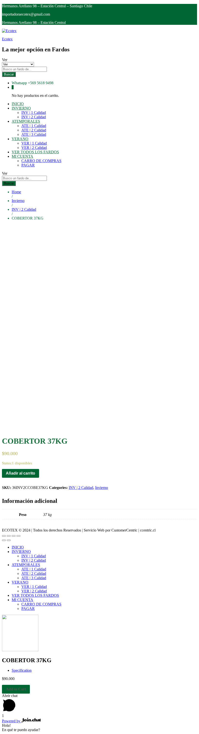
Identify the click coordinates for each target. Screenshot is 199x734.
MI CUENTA (22, 600)
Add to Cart (16, 689)
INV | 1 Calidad (33, 112)
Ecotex (7, 39)
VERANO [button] (20, 139)
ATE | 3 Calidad (33, 134)
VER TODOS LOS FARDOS (35, 152)
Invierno (101, 488)
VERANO (20, 582)
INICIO (18, 104)
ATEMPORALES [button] (26, 121)
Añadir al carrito (20, 473)
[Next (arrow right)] (9, 540)
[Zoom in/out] (18, 536)
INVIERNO (21, 552)
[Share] (9, 536)
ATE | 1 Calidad (33, 126)
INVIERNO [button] (21, 108)
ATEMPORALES (26, 565)
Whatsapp (19, 83)
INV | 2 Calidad (33, 117)
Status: (7, 463)
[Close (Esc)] (4, 536)
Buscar (9, 74)
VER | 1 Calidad (34, 143)
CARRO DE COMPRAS (41, 161)
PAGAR (28, 165)
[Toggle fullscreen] (14, 536)
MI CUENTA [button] (22, 156)
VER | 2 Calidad (34, 148)
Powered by (11, 721)
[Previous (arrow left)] (4, 540)
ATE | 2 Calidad (33, 130)
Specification (22, 670)
